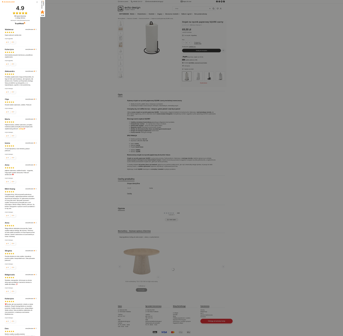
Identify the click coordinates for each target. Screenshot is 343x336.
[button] (2, 1)
